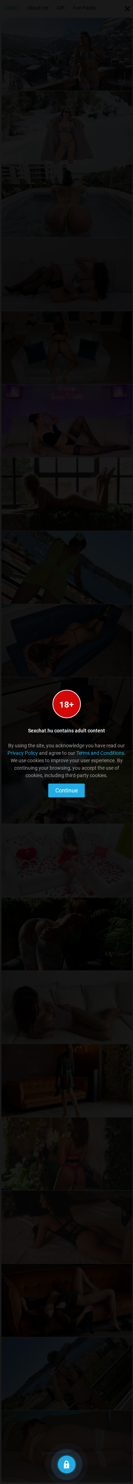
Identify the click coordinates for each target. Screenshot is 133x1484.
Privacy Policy (22, 753)
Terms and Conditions (100, 753)
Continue (66, 790)
